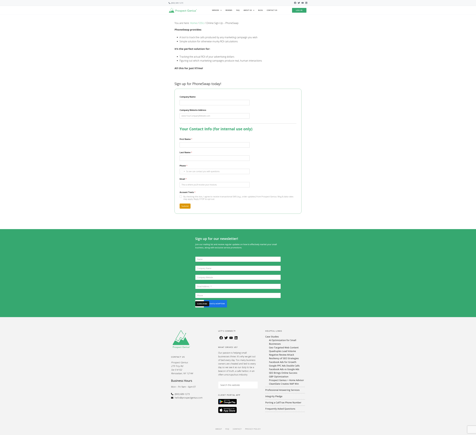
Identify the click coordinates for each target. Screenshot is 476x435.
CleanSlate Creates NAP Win (284, 383)
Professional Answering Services (282, 389)
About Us (248, 10)
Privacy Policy (253, 429)
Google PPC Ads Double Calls (284, 365)
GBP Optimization (278, 376)
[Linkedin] (306, 3)
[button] (217, 10)
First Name (186, 139)
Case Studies (272, 336)
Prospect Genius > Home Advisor (286, 380)
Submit (185, 206)
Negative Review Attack (281, 354)
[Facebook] (295, 3)
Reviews (229, 10)
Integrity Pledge (273, 396)
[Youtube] (302, 3)
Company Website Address (193, 110)
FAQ (238, 10)
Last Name (186, 152)
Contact (237, 429)
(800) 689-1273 (177, 3)
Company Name (188, 97)
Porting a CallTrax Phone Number (283, 402)
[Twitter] (299, 3)
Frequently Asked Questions (280, 408)
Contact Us (272, 10)
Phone (183, 166)
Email (183, 179)
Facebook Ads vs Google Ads (284, 369)
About (218, 429)
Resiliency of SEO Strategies (284, 358)
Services (215, 10)
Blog (260, 10)
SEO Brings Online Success (283, 372)
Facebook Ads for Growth (282, 362)
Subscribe (202, 304)
